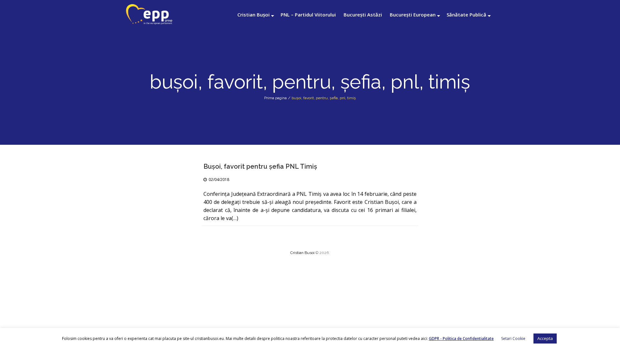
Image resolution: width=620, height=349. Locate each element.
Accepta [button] (545, 338)
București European (413, 14)
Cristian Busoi (302, 252)
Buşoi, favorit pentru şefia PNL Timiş (260, 166)
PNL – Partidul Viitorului (308, 14)
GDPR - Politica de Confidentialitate (461, 338)
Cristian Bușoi (253, 14)
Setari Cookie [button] (513, 338)
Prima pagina (275, 98)
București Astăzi (363, 14)
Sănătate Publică (466, 14)
